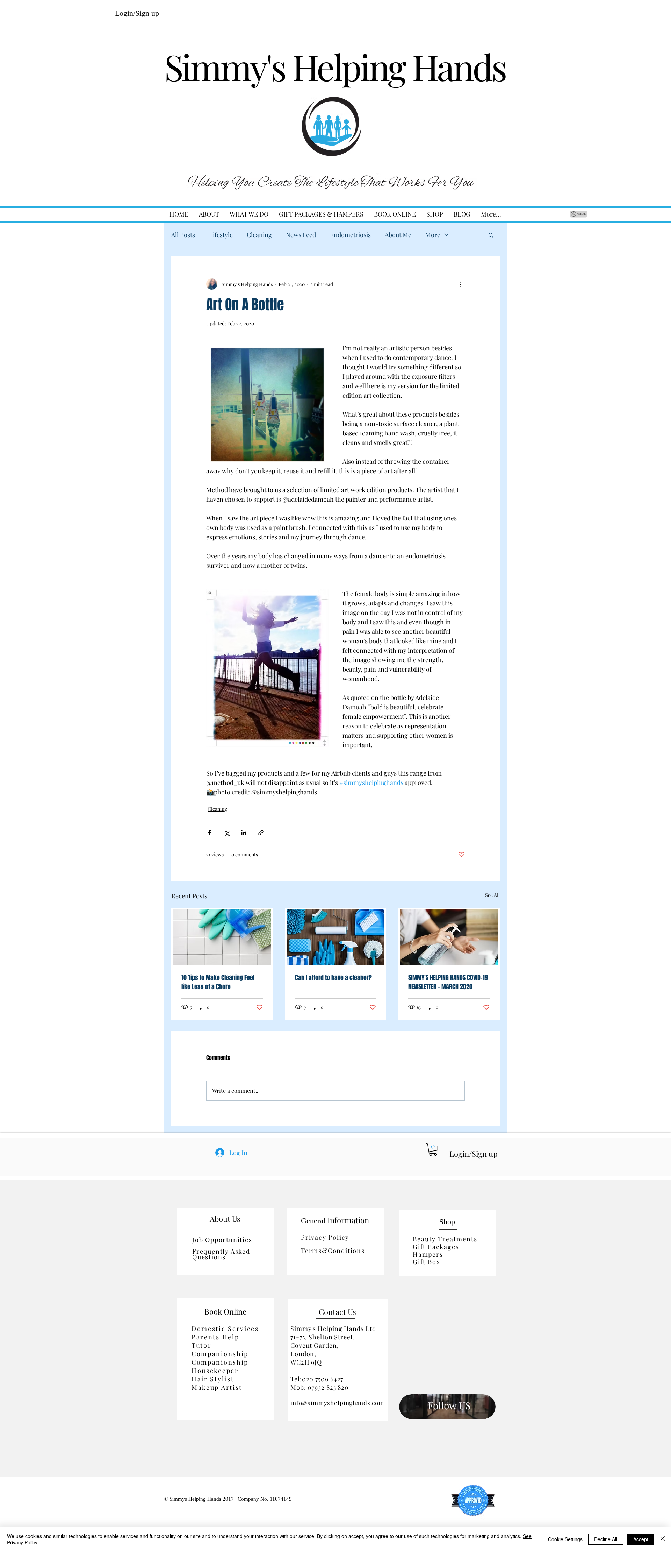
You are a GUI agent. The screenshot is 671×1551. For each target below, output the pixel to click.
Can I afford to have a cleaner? (333, 977)
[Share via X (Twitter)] (226, 832)
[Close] (662, 1539)
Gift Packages (436, 1246)
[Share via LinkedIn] (243, 832)
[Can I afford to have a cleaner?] (336, 937)
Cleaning (259, 235)
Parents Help (215, 1337)
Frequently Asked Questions (221, 1254)
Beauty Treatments (445, 1239)
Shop (447, 1221)
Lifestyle (221, 235)
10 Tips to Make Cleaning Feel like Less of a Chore (217, 982)
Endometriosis (350, 235)
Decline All (605, 1539)
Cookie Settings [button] (565, 1539)
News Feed (301, 235)
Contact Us (337, 1311)
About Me (398, 235)
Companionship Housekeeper (220, 1366)
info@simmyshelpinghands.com (337, 1403)
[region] (447, 1405)
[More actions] (460, 284)
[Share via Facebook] (209, 832)
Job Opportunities (222, 1239)
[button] (249, 214)
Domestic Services (225, 1328)
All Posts (183, 235)
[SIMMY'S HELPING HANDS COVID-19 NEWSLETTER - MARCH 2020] (449, 937)
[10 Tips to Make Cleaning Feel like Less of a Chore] (222, 937)
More (432, 235)
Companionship (220, 1354)
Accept (640, 1539)
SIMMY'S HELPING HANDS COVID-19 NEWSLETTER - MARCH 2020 (448, 982)
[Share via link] (261, 832)
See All (492, 895)
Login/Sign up (137, 13)
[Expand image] (267, 405)
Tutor (202, 1345)
